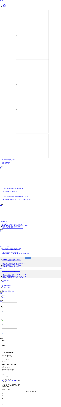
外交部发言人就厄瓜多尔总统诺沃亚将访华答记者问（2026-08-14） (12, 265)
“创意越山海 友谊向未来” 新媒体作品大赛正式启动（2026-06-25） (11, 248)
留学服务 (13, 291)
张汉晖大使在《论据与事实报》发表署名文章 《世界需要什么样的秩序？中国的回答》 (15, 196)
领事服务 (10, 291)
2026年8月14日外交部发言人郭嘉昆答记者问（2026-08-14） (10, 264)
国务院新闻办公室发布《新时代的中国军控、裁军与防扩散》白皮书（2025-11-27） (14, 276)
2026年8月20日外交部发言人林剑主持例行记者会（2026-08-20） (11, 260)
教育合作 (4, 5)
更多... (1, 167)
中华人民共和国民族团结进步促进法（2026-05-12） (9, 273)
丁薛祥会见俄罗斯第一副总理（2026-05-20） (8, 227)
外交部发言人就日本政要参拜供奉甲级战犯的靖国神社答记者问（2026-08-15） (13, 263)
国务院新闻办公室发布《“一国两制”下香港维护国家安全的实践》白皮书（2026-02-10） (15, 274)
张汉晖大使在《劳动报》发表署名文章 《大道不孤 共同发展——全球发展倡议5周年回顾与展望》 (17, 199)
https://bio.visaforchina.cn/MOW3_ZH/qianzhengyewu (9, 380)
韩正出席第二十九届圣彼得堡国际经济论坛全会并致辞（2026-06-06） (12, 224)
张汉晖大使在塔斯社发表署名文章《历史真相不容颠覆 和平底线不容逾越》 (14, 188)
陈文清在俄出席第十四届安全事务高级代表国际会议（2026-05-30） (12, 226)
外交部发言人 (28, 257)
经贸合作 (4, 4)
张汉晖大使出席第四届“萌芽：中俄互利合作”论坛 (10, 191)
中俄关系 (4, 291)
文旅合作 (4, 6)
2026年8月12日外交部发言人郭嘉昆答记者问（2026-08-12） (10, 266)
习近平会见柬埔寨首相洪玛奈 (6, 162)
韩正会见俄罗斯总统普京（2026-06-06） (8, 223)
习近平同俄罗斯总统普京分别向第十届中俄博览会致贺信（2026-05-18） (12, 228)
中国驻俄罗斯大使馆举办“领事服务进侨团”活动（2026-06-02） (11, 249)
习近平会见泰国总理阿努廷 (6, 163)
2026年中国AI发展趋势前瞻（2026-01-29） (8, 275)
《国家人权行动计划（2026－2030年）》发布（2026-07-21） (11, 271)
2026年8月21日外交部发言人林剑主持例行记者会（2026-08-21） (11, 259)
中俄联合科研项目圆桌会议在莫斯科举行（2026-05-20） (10, 252)
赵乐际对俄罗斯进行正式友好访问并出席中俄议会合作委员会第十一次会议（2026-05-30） (15, 225)
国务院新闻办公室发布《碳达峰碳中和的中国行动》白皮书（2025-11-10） (13, 277)
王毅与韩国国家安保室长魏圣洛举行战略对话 (8, 159)
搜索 (9, 290)
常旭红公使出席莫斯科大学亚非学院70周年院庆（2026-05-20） (11, 251)
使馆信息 (7, 291)
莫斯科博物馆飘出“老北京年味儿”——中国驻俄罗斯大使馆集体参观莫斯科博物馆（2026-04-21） (16, 253)
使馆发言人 (33, 257)
